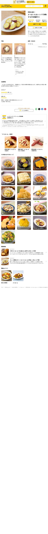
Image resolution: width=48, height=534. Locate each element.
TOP (2, 287)
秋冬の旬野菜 (14, 287)
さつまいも (30, 43)
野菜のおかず (7, 287)
